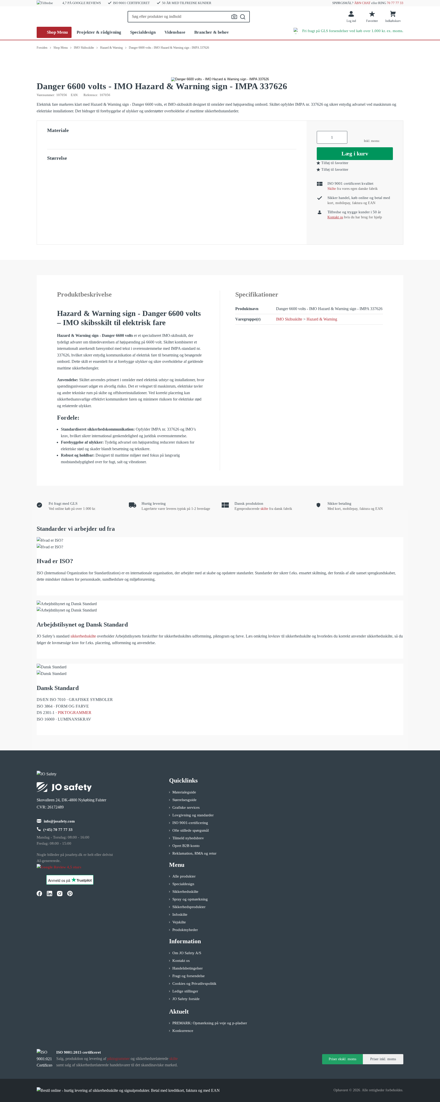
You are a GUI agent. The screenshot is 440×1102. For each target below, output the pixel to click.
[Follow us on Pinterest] (70, 893)
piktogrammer (118, 1058)
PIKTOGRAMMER (74, 712)
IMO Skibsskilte (289, 319)
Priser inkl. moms (383, 1059)
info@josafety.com (59, 821)
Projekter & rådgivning (99, 32)
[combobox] (189, 16)
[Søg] (243, 17)
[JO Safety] (64, 869)
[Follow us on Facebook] (39, 893)
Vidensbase (174, 32)
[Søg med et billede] (234, 16)
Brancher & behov (211, 32)
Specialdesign (143, 32)
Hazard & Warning (322, 319)
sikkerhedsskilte (83, 636)
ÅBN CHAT (362, 3)
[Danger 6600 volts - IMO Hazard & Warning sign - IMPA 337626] (220, 79)
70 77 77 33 (395, 3)
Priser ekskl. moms (342, 1059)
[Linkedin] (49, 893)
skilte (264, 509)
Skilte (331, 189)
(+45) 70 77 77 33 (58, 830)
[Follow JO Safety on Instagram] (59, 893)
